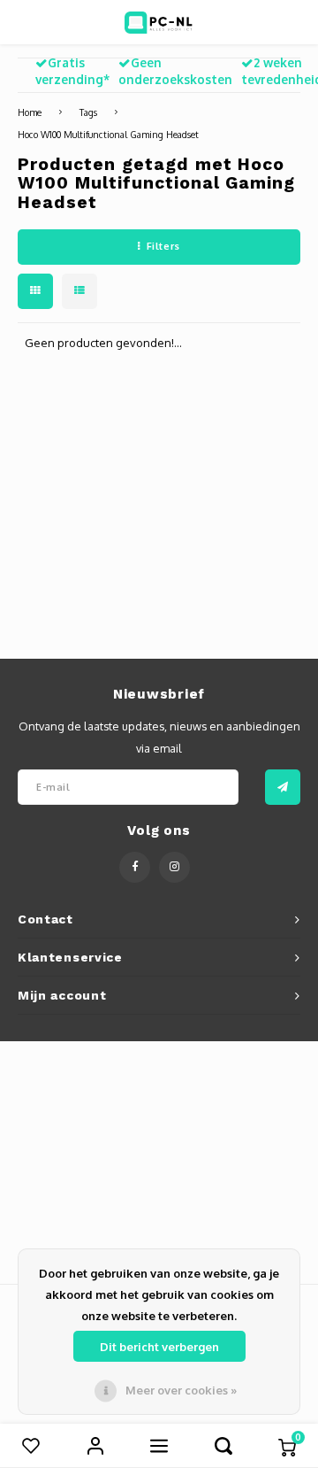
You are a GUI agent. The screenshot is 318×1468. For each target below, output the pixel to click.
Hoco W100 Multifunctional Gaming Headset (108, 134)
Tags (88, 112)
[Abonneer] (282, 787)
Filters (163, 246)
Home (30, 112)
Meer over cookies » (181, 1390)
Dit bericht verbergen (159, 1347)
